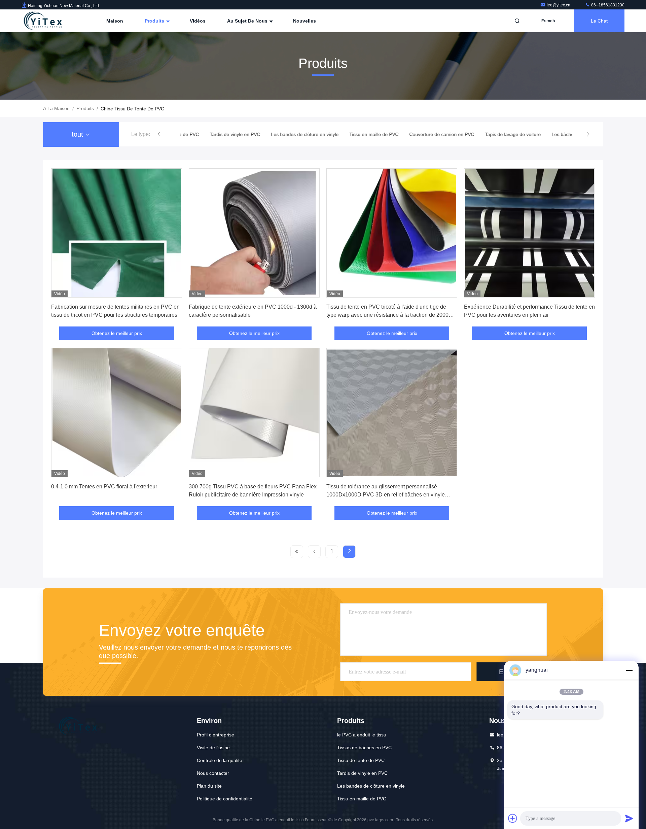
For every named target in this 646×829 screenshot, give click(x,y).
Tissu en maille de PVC (349, 134)
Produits (155, 21)
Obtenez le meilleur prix (117, 333)
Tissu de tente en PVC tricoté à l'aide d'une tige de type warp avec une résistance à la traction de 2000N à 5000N (391, 315)
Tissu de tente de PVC (361, 760)
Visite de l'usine (213, 747)
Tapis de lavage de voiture (488, 134)
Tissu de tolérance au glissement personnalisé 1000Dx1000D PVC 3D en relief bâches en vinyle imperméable (385, 495)
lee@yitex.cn (559, 5)
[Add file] (512, 818)
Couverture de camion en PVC (417, 134)
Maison (114, 21)
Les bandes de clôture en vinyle (280, 134)
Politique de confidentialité (224, 798)
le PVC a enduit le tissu (361, 734)
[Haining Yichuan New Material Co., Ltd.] (43, 20)
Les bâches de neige (549, 134)
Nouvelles (304, 21)
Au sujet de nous (248, 21)
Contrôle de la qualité (219, 760)
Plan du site (209, 786)
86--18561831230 (607, 5)
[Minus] (629, 670)
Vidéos (198, 21)
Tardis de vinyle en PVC (210, 134)
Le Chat (599, 21)
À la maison (56, 108)
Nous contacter (213, 773)
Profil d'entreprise (215, 734)
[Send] (629, 818)
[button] (159, 134)
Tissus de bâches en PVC (364, 747)
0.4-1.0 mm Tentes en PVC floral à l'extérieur (104, 486)
